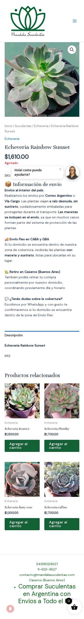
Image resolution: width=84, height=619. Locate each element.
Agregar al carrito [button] (18, 445)
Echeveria (41, 126)
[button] (72, 49)
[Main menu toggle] (74, 21)
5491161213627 (47, 564)
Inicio (8, 126)
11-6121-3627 (47, 569)
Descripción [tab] (14, 335)
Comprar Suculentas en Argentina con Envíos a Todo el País (47, 593)
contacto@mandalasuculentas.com (47, 575)
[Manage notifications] (10, 608)
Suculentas (23, 126)
